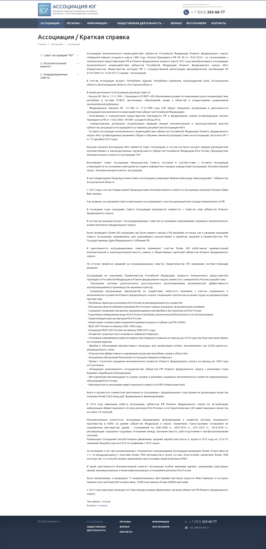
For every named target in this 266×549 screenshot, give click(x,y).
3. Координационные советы (54, 76)
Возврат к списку (97, 505)
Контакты (218, 23)
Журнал (176, 23)
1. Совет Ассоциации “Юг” (57, 55)
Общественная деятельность (140, 23)
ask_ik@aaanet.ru (199, 527)
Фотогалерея (196, 23)
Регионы (74, 23)
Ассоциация (51, 23)
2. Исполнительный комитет (53, 65)
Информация (97, 23)
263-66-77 (208, 12)
